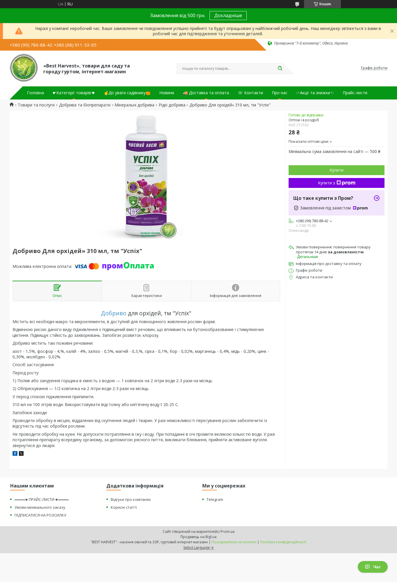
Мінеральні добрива (134, 105)
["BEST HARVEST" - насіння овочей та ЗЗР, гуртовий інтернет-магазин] (24, 68)
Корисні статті (124, 507)
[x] (21, 454)
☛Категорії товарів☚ (74, 93)
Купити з (326, 183)
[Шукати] (280, 68)
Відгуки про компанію (131, 499)
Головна (35, 93)
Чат (377, 567)
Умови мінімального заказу (40, 507)
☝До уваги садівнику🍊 (127, 93)
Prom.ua (228, 531)
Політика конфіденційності (283, 542)
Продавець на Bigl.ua (198, 536)
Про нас (279, 93)
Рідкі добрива (172, 105)
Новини (166, 93)
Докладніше (228, 15)
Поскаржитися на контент (234, 542)
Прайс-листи (355, 93)
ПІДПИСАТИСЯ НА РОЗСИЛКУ (40, 515)
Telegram (215, 499)
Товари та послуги (36, 105)
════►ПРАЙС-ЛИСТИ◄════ (42, 499)
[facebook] (14, 454)
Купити (337, 170)
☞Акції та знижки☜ (315, 93)
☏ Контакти (250, 93)
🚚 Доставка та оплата (206, 93)
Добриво (113, 313)
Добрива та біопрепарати (84, 105)
